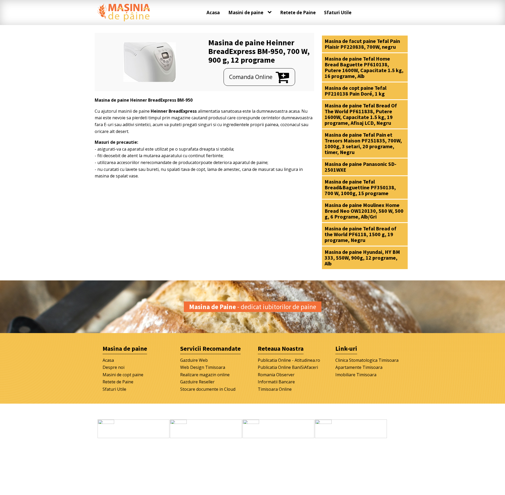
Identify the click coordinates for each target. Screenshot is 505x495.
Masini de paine (245, 12)
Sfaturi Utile (337, 12)
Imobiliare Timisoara (355, 375)
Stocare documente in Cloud (207, 389)
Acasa (213, 12)
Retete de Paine (298, 12)
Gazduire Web (194, 360)
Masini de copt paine (123, 375)
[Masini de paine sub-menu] (270, 12)
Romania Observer (276, 375)
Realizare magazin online (205, 375)
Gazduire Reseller (197, 382)
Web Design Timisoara (202, 367)
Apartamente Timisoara (358, 367)
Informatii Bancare (276, 382)
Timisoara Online (275, 389)
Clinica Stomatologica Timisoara (366, 360)
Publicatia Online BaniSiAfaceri (288, 367)
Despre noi (113, 367)
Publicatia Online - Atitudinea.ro (289, 360)
